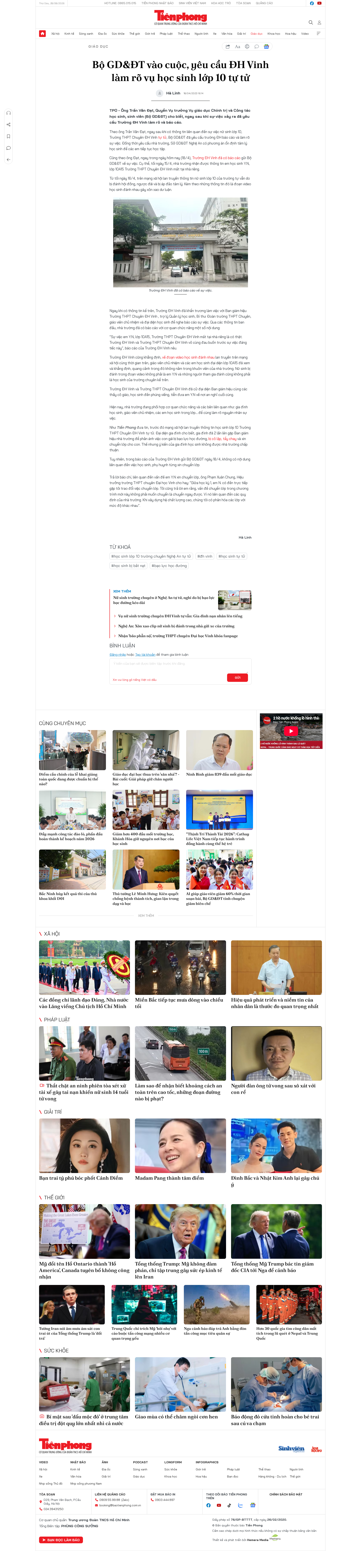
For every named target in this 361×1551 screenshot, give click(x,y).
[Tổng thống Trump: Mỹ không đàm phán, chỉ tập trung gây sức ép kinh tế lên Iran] (180, 1231)
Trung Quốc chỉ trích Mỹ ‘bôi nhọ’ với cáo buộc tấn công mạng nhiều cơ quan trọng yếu (144, 1333)
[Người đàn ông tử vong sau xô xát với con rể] (276, 1053)
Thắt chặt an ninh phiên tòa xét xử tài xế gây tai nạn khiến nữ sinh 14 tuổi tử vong (83, 1092)
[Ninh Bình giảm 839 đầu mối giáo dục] (219, 750)
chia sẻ (228, 46)
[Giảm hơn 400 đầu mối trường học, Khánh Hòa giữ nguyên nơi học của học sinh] (146, 810)
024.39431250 (54, 1509)
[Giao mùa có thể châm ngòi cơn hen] (180, 1384)
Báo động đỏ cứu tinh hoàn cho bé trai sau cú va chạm (275, 1419)
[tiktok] (231, 1505)
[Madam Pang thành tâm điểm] (180, 1146)
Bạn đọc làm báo (63, 1540)
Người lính (201, 34)
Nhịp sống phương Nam (86, 1483)
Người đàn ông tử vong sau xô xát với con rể (273, 1088)
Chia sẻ (8, 124)
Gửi (237, 678)
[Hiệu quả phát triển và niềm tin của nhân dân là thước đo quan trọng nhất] (276, 967)
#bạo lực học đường (169, 565)
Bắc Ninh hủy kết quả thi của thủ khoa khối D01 (68, 896)
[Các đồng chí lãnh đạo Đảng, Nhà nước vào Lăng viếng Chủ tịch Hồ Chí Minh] (84, 967)
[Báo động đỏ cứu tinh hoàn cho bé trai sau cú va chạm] (276, 1384)
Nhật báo (78, 1462)
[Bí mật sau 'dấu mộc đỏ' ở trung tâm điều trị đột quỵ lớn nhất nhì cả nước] (84, 1384)
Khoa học (274, 34)
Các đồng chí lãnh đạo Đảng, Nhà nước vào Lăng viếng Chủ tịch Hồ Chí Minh (83, 1003)
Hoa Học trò (221, 3)
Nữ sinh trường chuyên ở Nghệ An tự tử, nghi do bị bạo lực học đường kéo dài (164, 600)
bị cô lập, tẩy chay (222, 438)
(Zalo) (125, 1500)
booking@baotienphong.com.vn (120, 1505)
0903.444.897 (165, 1500)
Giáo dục (257, 34)
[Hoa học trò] (316, 1449)
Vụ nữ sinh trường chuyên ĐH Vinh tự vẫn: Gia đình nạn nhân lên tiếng (180, 616)
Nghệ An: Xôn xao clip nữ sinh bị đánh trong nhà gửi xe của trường (176, 626)
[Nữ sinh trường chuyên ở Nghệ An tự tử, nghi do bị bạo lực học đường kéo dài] (235, 600)
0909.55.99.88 (109, 1500)
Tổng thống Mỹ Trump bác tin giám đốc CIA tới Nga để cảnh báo (272, 1267)
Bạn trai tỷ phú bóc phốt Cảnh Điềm (81, 1178)
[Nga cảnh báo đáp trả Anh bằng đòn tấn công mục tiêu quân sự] (217, 1304)
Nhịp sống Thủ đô (50, 1483)
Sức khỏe (118, 34)
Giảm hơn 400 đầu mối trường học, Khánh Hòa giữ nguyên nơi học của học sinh (143, 839)
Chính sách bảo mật (286, 1494)
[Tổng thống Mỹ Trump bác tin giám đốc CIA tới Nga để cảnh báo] (276, 1231)
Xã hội (55, 34)
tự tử (162, 137)
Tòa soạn (243, 3)
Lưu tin (8, 136)
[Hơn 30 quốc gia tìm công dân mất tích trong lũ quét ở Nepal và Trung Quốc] (289, 1304)
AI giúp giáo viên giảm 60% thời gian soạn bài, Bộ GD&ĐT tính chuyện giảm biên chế (218, 898)
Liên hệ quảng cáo (110, 1494)
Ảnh (105, 1462)
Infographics (207, 1462)
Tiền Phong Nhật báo (157, 3)
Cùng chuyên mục (62, 723)
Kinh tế (69, 34)
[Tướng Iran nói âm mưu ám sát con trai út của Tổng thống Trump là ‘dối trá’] (72, 1304)
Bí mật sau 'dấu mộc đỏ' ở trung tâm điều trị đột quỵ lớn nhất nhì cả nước (83, 1419)
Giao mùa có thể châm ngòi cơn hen (176, 1416)
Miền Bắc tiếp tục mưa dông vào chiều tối (179, 1003)
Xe (214, 34)
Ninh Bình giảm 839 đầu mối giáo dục (219, 774)
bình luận (257, 46)
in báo (247, 46)
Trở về (8, 160)
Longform (173, 1462)
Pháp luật (166, 34)
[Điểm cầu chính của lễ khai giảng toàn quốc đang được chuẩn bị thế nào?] (72, 750)
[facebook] (311, 3)
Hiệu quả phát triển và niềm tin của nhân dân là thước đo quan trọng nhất (275, 1003)
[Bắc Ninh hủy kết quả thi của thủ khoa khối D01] (72, 870)
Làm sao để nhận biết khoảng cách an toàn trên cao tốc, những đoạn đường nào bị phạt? (178, 1092)
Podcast (140, 1462)
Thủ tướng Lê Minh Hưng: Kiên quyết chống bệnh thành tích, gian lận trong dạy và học (146, 898)
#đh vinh (204, 556)
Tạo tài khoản (145, 654)
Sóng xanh (86, 34)
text (237, 46)
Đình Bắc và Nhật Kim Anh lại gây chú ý (275, 1181)
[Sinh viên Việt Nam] (292, 1449)
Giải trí (241, 34)
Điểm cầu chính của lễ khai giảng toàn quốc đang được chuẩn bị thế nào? (68, 779)
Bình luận (8, 148)
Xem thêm (318, 33)
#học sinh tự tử (232, 556)
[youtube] (319, 3)
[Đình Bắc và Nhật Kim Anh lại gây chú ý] (276, 1146)
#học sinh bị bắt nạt (128, 565)
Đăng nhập (117, 654)
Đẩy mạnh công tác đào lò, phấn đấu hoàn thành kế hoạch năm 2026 (71, 836)
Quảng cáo (264, 3)
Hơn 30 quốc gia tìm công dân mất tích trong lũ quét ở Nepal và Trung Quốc (287, 1333)
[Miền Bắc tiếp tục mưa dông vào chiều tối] (180, 967)
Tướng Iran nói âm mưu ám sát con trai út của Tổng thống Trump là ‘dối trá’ (70, 1333)
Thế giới (134, 34)
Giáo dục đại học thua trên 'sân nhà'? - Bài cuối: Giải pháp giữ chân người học (146, 779)
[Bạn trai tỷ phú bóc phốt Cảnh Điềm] (84, 1146)
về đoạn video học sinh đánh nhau (188, 357)
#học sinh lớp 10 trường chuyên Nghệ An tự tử (151, 556)
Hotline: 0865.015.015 (120, 3)
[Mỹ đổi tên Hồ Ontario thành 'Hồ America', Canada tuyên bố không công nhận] (84, 1231)
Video (305, 34)
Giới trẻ (150, 34)
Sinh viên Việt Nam (192, 3)
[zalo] (242, 1505)
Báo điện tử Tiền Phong (180, 17)
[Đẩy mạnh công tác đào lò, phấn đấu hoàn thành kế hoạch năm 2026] (72, 810)
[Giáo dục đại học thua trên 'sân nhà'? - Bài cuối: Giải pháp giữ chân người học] (146, 750)
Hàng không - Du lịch (272, 1476)
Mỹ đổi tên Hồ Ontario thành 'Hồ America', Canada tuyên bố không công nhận (84, 1270)
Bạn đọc (232, 1476)
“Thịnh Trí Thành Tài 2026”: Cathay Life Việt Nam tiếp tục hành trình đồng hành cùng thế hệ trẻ (217, 839)
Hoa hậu (290, 34)
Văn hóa (226, 34)
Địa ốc (102, 34)
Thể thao (184, 34)
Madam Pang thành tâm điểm (169, 1178)
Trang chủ (42, 33)
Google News (266, 46)
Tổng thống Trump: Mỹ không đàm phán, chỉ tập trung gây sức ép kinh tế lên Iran (178, 1270)
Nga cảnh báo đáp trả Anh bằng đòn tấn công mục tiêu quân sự (215, 1331)
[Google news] (254, 1505)
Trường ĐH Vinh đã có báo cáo (216, 158)
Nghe (8, 113)
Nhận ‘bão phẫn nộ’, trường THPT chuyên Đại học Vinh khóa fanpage (178, 635)
